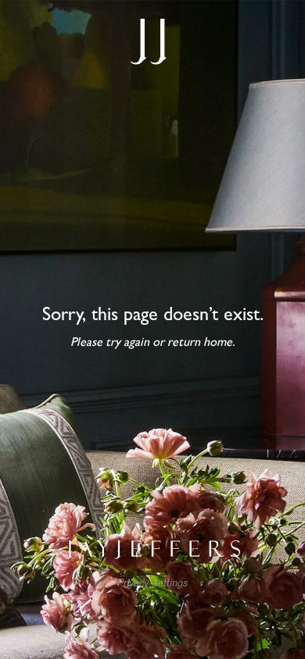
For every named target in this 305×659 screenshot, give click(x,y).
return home (199, 343)
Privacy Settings (152, 583)
